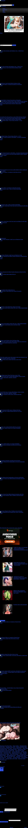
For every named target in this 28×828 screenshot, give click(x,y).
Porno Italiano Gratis (12, 749)
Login (2, 811)
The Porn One (3, 757)
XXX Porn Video (7, 752)
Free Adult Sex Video (19, 750)
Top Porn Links (3, 759)
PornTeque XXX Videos (21, 756)
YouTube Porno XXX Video (6, 748)
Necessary (4, 787)
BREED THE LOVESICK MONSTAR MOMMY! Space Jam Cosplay (19, 591)
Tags (4, 10)
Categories (5, 9)
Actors (4, 12)
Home (4, 8)
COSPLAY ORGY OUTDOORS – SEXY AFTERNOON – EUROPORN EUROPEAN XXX (20, 548)
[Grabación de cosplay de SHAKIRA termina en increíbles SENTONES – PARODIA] (7, 585)
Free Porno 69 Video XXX (9, 756)
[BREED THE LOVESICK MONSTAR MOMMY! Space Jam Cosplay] (7, 599)
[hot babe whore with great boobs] (7, 613)
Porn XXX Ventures (14, 754)
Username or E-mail (4, 820)
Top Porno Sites (23, 754)
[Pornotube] (2, 0)
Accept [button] (22, 765)
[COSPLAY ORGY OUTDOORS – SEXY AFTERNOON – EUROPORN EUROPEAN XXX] (7, 556)
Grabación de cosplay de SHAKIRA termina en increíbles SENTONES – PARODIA (20, 578)
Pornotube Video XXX (10, 747)
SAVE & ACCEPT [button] (4, 802)
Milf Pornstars (3, 755)
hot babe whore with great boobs (20, 604)
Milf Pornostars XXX (11, 755)
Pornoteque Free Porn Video (6, 745)
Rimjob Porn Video (22, 749)
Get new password (4, 821)
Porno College (16, 745)
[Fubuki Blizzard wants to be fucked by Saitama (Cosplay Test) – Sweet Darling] (7, 571)
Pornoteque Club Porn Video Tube (7, 750)
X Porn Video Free (16, 751)
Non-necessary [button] (3, 794)
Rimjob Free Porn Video (17, 752)
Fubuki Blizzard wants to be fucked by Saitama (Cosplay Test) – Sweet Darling (20, 564)
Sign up (11, 827)
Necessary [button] (2, 786)
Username (2, 809)
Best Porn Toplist (21, 758)
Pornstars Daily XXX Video (11, 758)
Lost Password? (6, 811)
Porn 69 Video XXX (17, 748)
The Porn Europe (16, 757)
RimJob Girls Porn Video (21, 747)
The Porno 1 (9, 757)
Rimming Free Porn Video (5, 751)
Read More (2, 766)
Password (2, 810)
